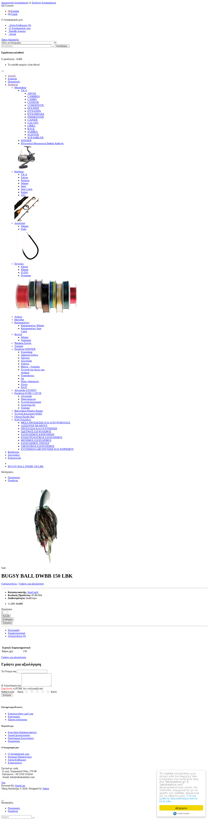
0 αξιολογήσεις (9, 583)
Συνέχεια (7, 695)
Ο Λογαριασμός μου (19, 28)
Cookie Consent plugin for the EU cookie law (181, 813)
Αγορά (12, 34)
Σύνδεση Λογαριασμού (44, 2)
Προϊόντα (13, 480)
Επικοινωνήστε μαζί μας (20, 713)
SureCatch (32, 592)
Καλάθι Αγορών (17, 31)
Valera (45, 788)
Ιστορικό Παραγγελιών (20, 756)
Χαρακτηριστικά (16, 633)
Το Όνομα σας (8, 671)
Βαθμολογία (7, 691)
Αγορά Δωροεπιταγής (19, 735)
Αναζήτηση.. (62, 46)
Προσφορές (14, 477)
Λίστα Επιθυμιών (17, 759)
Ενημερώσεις (15, 762)
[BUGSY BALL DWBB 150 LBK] (47, 567)
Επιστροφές (14, 716)
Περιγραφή (13, 630)
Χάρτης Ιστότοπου (17, 719)
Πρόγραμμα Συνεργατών (21, 738)
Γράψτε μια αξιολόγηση (31, 583)
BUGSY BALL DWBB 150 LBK (26, 466)
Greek (13, 14)
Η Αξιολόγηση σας (11, 685)
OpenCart (20, 785)
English (14, 11)
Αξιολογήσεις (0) (17, 636)
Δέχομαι (181, 808)
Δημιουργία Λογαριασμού (14, 2)
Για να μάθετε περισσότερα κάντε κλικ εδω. (178, 798)
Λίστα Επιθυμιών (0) (19, 25)
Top (3, 782)
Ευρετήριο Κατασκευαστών (22, 732)
